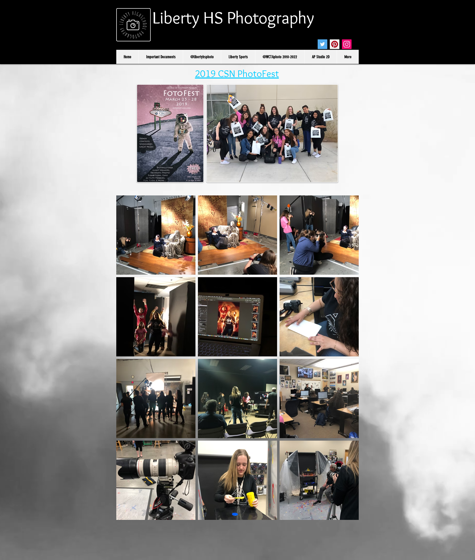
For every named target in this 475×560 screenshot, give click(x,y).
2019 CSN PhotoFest (237, 73)
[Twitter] (322, 44)
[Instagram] (347, 44)
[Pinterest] (334, 44)
